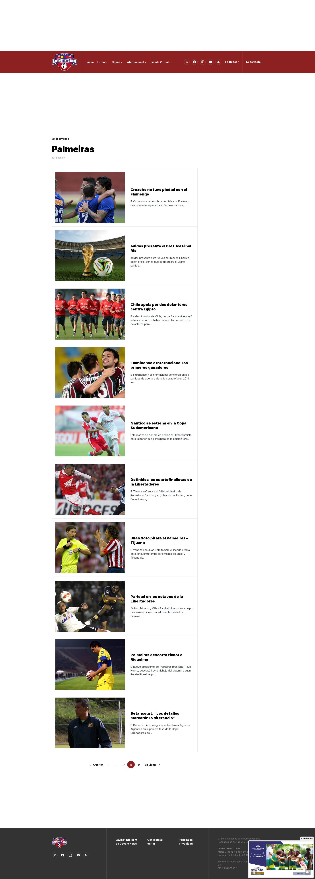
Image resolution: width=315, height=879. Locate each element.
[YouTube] (210, 62)
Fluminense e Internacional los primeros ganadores (159, 365)
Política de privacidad (186, 841)
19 (138, 764)
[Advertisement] (157, 25)
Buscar (234, 61)
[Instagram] (203, 62)
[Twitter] (187, 62)
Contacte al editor (155, 841)
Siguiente (150, 764)
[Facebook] (195, 62)
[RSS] (218, 62)
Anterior (98, 764)
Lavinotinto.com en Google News (126, 841)
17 (123, 764)
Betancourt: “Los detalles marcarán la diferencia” (155, 715)
